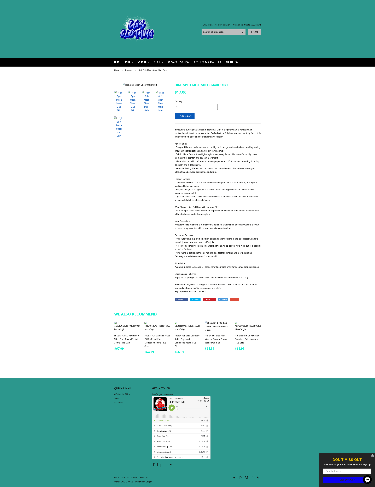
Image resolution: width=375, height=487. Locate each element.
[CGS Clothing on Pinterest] (161, 465)
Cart (255, 31)
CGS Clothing (127, 481)
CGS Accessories (178, 62)
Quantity (178, 101)
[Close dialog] (372, 455)
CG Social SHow (122, 394)
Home (117, 62)
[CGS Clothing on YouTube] (171, 465)
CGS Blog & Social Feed (207, 62)
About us (231, 62)
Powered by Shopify (143, 481)
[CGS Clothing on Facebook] (157, 465)
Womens (143, 62)
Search (117, 398)
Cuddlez (158, 62)
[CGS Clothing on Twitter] (153, 465)
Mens (128, 62)
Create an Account (252, 24)
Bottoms (128, 70)
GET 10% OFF (347, 479)
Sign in (236, 24)
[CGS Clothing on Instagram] (166, 465)
